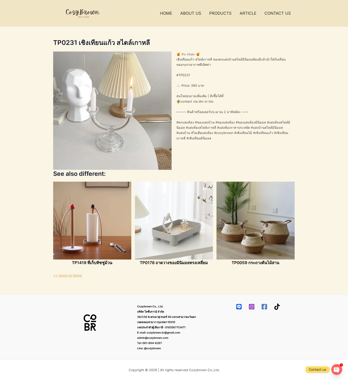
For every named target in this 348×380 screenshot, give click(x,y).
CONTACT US (277, 13)
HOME (166, 13)
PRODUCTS (220, 13)
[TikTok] (277, 307)
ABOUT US (190, 13)
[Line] (239, 307)
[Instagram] (252, 307)
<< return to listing (67, 275)
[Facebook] (264, 307)
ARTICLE (248, 13)
